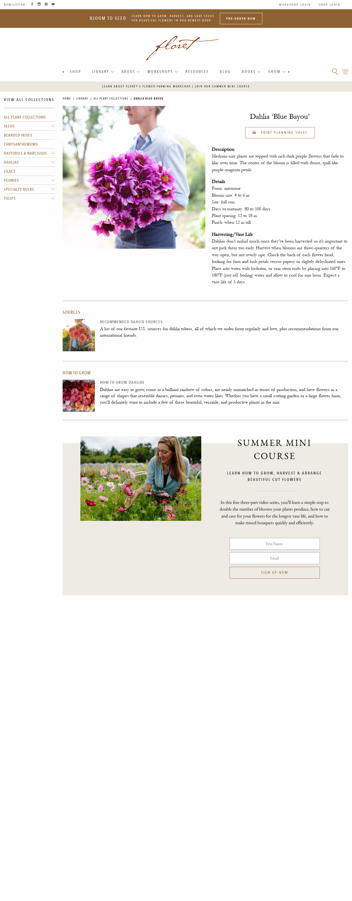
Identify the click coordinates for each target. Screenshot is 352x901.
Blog (225, 71)
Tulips (10, 198)
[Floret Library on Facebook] (32, 5)
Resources (197, 71)
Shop (75, 71)
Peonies (11, 180)
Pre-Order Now (241, 18)
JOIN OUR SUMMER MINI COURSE (222, 86)
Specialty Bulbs (19, 189)
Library (100, 71)
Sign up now (274, 572)
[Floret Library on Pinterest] (46, 5)
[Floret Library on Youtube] (53, 5)
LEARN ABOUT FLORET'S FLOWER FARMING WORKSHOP (146, 86)
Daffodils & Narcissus (25, 153)
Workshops (160, 71)
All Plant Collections (25, 117)
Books (249, 71)
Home (67, 99)
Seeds (9, 126)
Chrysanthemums (21, 144)
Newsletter (15, 5)
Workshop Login (295, 5)
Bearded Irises (18, 135)
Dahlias (11, 162)
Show (274, 71)
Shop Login (329, 5)
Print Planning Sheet (283, 132)
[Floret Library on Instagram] (39, 5)
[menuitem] (75, 71)
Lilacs (9, 171)
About (128, 71)
